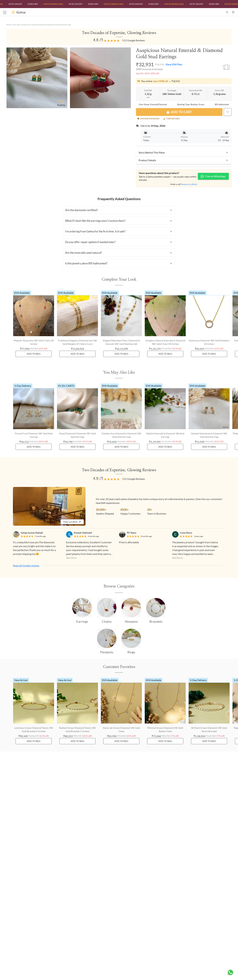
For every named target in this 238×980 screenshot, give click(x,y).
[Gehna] (65, 12)
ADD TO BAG (33, 353)
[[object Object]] (228, 112)
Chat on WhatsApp (215, 176)
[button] (184, 152)
